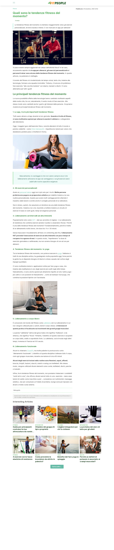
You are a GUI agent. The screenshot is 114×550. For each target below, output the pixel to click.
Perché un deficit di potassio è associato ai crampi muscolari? (90, 459)
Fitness (15, 8)
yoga (60, 253)
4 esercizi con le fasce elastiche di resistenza (22, 458)
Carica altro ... (57, 467)
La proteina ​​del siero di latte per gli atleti (90, 428)
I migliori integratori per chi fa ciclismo (67, 428)
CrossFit (30, 351)
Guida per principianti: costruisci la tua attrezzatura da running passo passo (23, 429)
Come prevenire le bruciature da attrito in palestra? (45, 459)
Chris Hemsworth (37, 129)
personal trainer (25, 192)
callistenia (47, 323)
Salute (37, 455)
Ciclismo (60, 425)
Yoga (59, 455)
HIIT (33, 220)
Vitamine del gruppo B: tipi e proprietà (45, 428)
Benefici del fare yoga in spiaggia (68, 458)
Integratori (39, 425)
